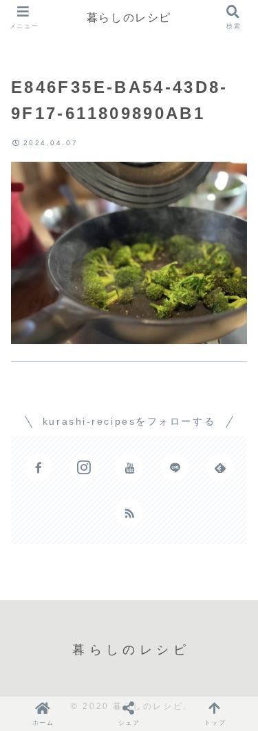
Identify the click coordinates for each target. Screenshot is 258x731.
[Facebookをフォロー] (38, 467)
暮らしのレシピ (129, 17)
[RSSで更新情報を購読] (129, 513)
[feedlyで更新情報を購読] (220, 467)
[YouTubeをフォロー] (129, 467)
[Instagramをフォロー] (84, 467)
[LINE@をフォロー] (175, 467)
